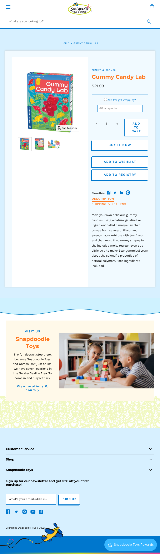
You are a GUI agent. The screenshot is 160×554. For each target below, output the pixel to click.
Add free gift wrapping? (122, 99)
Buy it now (120, 145)
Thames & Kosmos (104, 70)
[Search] (148, 21)
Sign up (69, 499)
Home (65, 43)
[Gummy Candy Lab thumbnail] (24, 144)
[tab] (103, 199)
